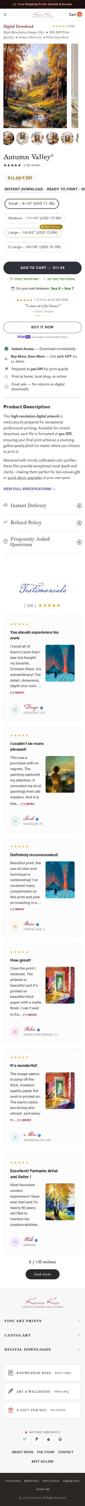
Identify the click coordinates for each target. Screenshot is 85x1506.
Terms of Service (50, 1480)
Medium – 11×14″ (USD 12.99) (34, 218)
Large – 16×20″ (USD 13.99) (34, 231)
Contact (65, 1452)
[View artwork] (60, 663)
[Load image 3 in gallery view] (37, 138)
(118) (71, 26)
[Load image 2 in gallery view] (22, 138)
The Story (46, 1452)
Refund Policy (31, 1480)
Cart (74, 14)
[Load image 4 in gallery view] (52, 138)
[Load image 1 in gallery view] (7, 138)
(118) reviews (32, 165)
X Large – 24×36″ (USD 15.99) (34, 247)
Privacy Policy (13, 1480)
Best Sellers (42, 1462)
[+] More (17, 692)
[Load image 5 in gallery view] (67, 138)
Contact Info (42, 1489)
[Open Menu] (5, 14)
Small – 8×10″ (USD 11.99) (32, 204)
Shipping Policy (71, 1480)
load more (42, 1274)
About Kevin (23, 1452)
